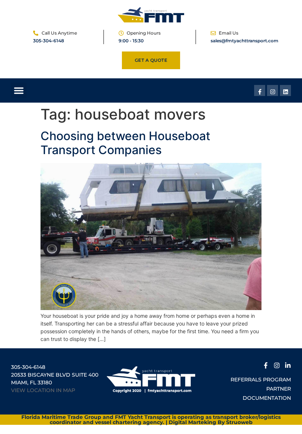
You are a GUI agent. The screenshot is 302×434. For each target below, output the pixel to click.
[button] (19, 90)
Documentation (267, 398)
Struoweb (239, 422)
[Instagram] (272, 90)
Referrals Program (261, 379)
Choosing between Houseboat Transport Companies (125, 143)
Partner (278, 388)
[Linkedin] (285, 90)
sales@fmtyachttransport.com (244, 40)
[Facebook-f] (259, 90)
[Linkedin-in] (288, 364)
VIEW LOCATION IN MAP (43, 390)
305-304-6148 (48, 40)
